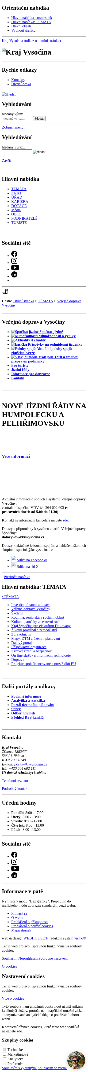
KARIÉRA (19, 201)
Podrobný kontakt (15, 789)
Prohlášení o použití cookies (32, 926)
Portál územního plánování (32, 705)
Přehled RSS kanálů (27, 717)
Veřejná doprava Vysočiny (30, 609)
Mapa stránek (21, 930)
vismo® (80, 938)
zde (19, 1031)
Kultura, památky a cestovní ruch (35, 622)
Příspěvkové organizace (28, 647)
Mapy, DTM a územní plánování (35, 638)
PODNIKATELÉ (24, 218)
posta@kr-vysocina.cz (30, 764)
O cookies (9, 966)
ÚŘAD (16, 197)
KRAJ (16, 193)
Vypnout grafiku (23, 30)
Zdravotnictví (21, 634)
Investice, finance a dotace (30, 605)
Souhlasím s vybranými (19, 1068)
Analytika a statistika (28, 700)
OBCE (16, 214)
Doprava (17, 660)
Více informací (16, 456)
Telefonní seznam (15, 781)
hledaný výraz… (14, 114)
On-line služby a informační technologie (41, 655)
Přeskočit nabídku (17, 577)
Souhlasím (9, 958)
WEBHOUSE (35, 938)
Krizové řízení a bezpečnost (31, 651)
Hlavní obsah (21, 26)
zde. (65, 520)
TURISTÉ (19, 223)
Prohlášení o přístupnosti (29, 922)
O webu (17, 918)
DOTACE (19, 206)
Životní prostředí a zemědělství (34, 630)
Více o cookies (13, 998)
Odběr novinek (23, 713)
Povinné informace (26, 696)
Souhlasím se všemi (52, 1068)
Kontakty (18, 80)
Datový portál (21, 643)
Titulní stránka (23, 301)
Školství (17, 613)
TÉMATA (19, 189)
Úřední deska (21, 84)
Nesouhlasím (28, 958)
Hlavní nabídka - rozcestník (31, 18)
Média (16, 210)
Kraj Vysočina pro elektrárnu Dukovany (41, 626)
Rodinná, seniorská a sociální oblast (37, 617)
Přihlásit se (19, 913)
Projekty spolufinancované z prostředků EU (43, 664)
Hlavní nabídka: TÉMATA (31, 22)
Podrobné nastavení (53, 958)
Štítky (16, 709)
